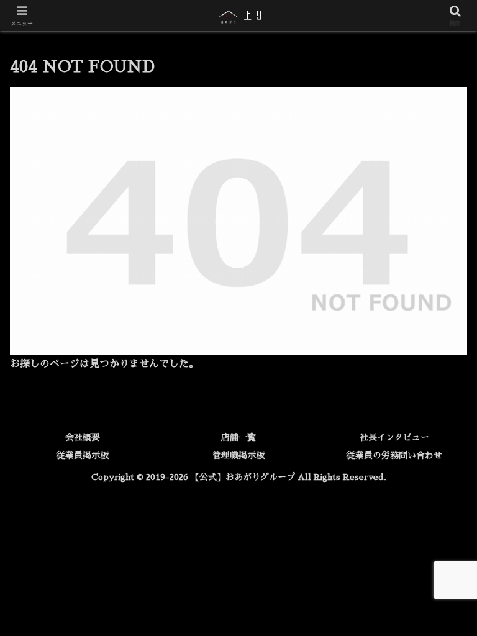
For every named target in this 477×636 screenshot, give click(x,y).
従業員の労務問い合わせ (394, 455)
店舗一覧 (238, 437)
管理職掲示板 (238, 455)
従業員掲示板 (83, 455)
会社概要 (82, 437)
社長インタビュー (394, 437)
